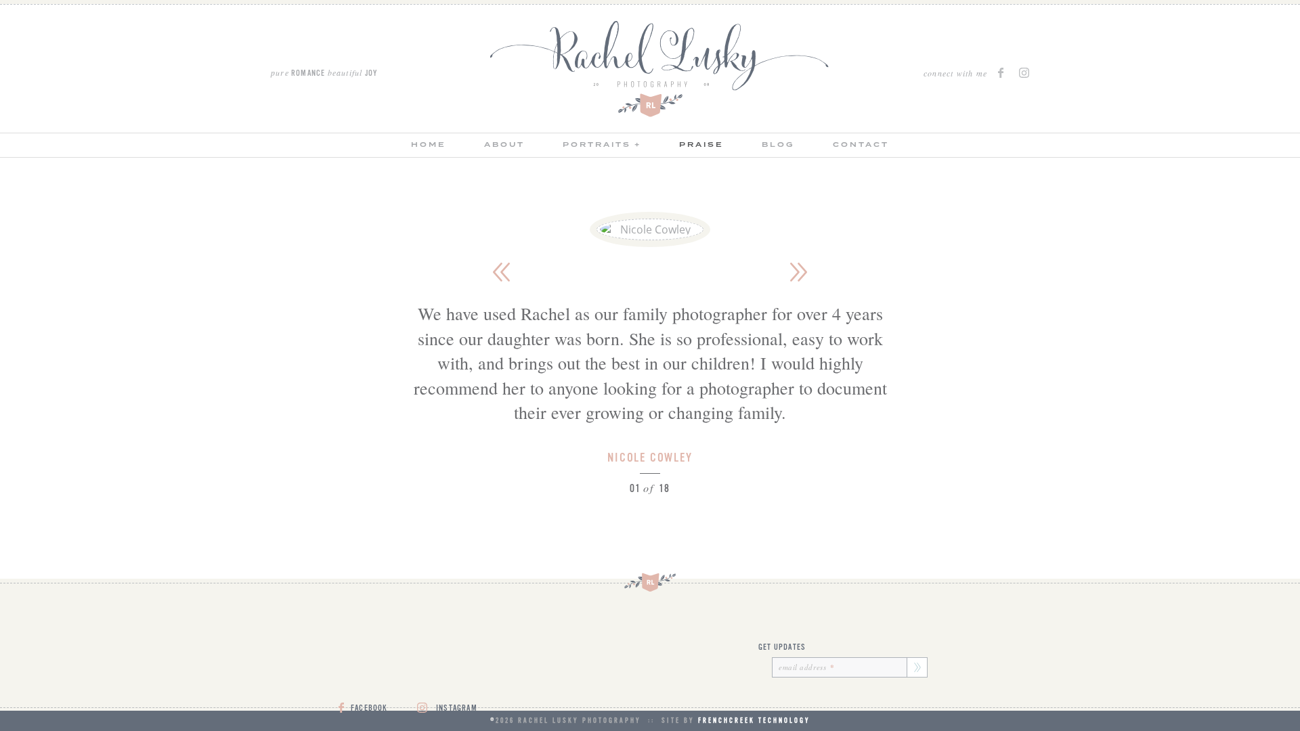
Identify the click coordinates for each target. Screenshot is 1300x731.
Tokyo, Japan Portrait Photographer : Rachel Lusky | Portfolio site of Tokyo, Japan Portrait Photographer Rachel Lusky (659, 69)
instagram (1024, 73)
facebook (1003, 73)
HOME (428, 144)
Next (799, 272)
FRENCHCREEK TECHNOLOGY (754, 720)
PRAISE (701, 144)
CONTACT (861, 144)
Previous (501, 272)
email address (807, 667)
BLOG (778, 144)
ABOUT (504, 144)
